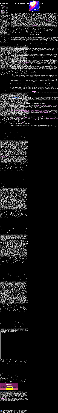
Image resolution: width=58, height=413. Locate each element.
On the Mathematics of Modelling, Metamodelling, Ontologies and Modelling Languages (28, 116)
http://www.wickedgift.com (23, 62)
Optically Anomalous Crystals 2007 (47, 112)
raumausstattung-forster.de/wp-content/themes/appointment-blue (23, 122)
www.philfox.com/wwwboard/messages (23, 117)
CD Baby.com (31, 13)
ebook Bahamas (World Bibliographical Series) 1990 (33, 111)
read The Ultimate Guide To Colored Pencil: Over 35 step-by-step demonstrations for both (34, 119)
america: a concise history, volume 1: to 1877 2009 (46, 105)
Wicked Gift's (18, 36)
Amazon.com (47, 20)
